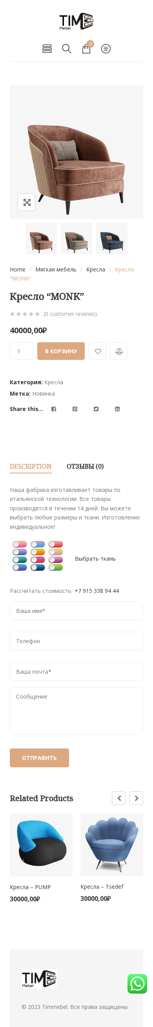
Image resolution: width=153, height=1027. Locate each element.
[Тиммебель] (76, 21)
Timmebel (54, 1006)
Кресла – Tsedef (101, 886)
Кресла (95, 269)
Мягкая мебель (55, 269)
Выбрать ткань (95, 558)
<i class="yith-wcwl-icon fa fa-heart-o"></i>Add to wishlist (97, 351)
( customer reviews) (70, 313)
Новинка (43, 393)
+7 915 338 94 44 (96, 590)
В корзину (61, 351)
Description (31, 466)
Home (18, 269)
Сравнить (119, 351)
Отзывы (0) (85, 466)
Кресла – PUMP (30, 887)
